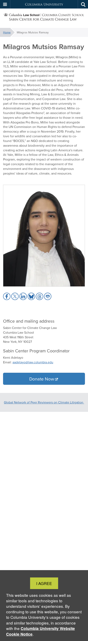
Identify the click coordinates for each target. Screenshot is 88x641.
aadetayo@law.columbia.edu (32, 362)
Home (7, 32)
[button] (5, 4)
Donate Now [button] (41, 379)
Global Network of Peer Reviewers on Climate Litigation (44, 402)
